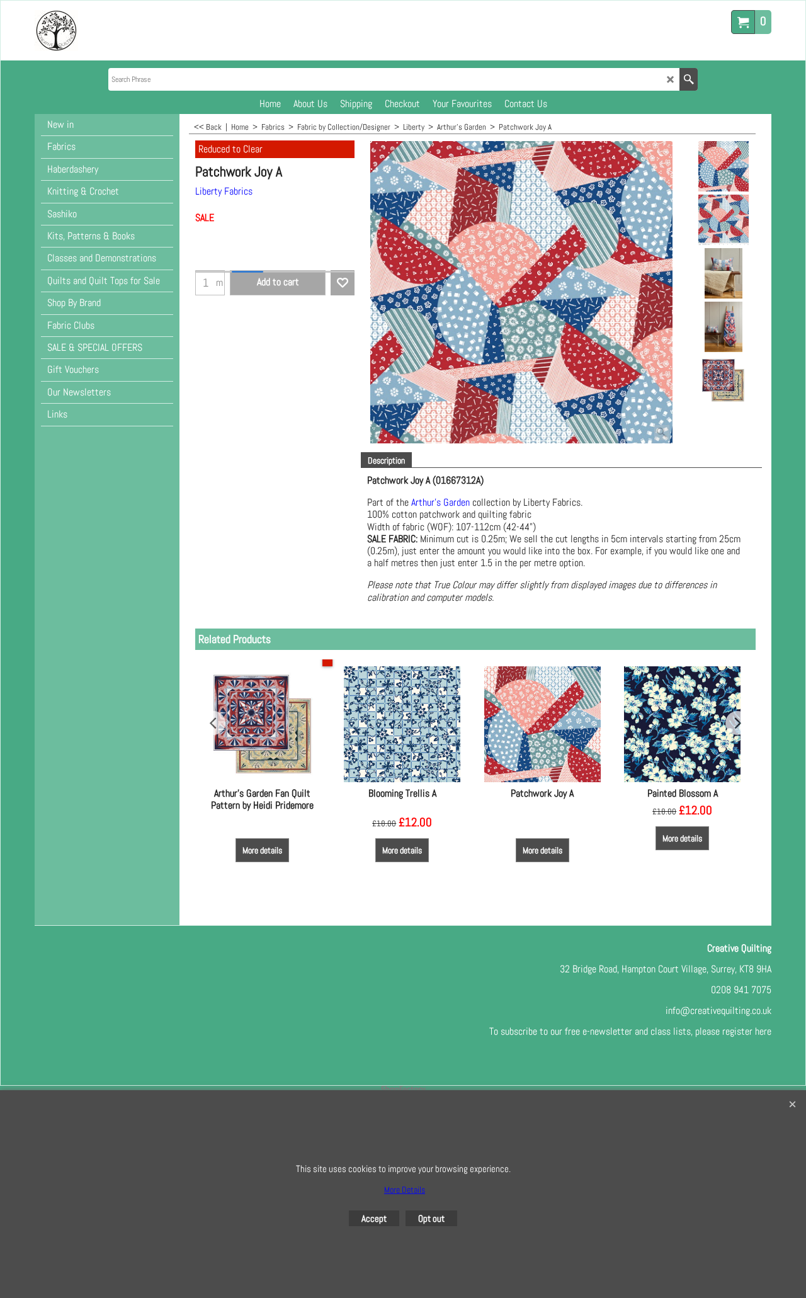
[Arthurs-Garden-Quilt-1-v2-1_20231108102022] (723, 380)
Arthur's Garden (440, 502)
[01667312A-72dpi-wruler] (723, 220)
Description (386, 460)
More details (262, 850)
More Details (404, 1189)
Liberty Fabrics (224, 191)
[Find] (688, 79)
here (763, 1031)
